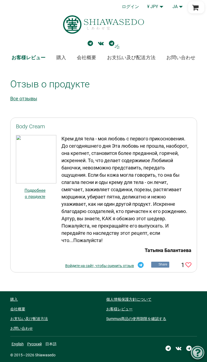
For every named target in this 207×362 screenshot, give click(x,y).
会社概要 (86, 57)
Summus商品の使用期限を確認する (136, 319)
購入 (61, 57)
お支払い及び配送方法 (131, 57)
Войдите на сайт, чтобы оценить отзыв (99, 266)
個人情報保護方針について (128, 299)
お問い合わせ (180, 57)
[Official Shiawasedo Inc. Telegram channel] (90, 43)
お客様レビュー (119, 309)
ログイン (130, 6)
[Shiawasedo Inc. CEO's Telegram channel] (114, 43)
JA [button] (175, 6)
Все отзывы (23, 98)
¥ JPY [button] (152, 6)
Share (163, 264)
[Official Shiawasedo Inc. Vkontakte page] (101, 43)
